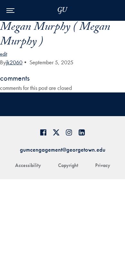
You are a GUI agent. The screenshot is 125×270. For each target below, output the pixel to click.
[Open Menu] (10, 10)
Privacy (102, 165)
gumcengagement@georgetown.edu (62, 149)
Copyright (68, 165)
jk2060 (14, 62)
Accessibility (28, 165)
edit (3, 54)
